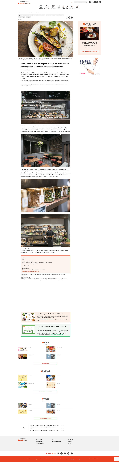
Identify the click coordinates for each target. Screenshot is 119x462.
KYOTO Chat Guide (28, 15)
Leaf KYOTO (20, 12)
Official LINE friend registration (46, 319)
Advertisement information (26, 459)
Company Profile (38, 459)
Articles (40, 15)
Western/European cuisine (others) (52, 15)
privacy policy (71, 459)
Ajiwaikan (70, 445)
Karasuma (28, 17)
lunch (24, 17)
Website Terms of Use (61, 459)
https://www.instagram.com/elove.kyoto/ (30, 271)
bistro (44, 15)
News (69, 443)
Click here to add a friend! (57, 334)
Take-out (61, 15)
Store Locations (25, 12)
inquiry (78, 459)
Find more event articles (45, 418)
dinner (20, 17)
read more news (45, 363)
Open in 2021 (21, 15)
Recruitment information (49, 459)
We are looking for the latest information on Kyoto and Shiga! (44, 430)
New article (35, 15)
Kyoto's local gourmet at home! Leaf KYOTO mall (50, 314)
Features (70, 441)
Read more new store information (89, 51)
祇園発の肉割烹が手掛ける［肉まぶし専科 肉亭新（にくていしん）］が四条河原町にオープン (89, 43)
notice (31, 428)
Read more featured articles (45, 392)
